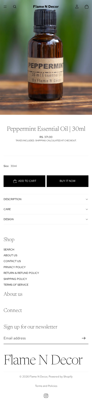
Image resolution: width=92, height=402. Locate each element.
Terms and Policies (46, 386)
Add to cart (27, 181)
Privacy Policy (15, 267)
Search (9, 249)
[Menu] (5, 7)
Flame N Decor (38, 376)
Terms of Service (16, 285)
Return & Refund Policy (21, 273)
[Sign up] (83, 338)
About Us (10, 255)
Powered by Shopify (61, 376)
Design (9, 219)
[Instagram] (46, 395)
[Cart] (87, 7)
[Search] (15, 7)
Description (12, 199)
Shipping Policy (15, 279)
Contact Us (12, 261)
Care (7, 209)
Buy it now (67, 181)
